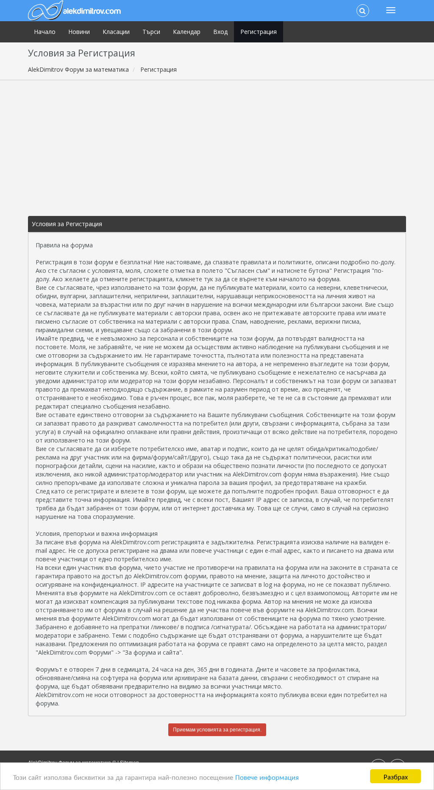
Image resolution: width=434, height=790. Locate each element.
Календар (186, 32)
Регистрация (258, 32)
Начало (45, 32)
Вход (220, 32)
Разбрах (396, 776)
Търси (151, 32)
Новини (79, 32)
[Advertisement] (217, 148)
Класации (116, 32)
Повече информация (267, 776)
